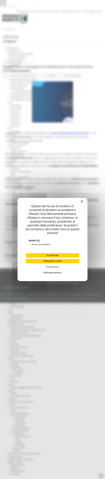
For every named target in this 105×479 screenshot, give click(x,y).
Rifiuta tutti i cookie (52, 261)
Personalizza (52, 267)
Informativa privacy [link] (52, 272)
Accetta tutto (52, 255)
